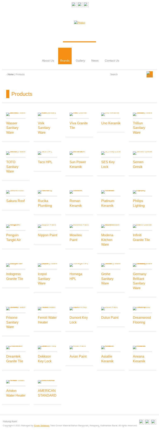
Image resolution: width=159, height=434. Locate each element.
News (95, 60)
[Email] (74, 5)
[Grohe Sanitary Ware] (110, 265)
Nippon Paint (47, 235)
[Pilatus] (79, 22)
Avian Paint (78, 356)
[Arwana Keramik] (142, 347)
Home (11, 74)
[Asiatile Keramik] (110, 347)
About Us (48, 60)
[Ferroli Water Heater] (47, 308)
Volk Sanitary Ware (44, 127)
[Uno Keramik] (110, 114)
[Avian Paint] (79, 347)
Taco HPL (45, 162)
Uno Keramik (110, 123)
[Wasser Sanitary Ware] (15, 114)
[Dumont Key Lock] (79, 308)
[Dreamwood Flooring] (142, 308)
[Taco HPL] (47, 153)
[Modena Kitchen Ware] (110, 226)
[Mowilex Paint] (79, 226)
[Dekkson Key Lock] (47, 347)
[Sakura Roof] (15, 192)
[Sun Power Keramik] (79, 153)
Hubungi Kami (10, 421)
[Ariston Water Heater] (15, 381)
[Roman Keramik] (79, 192)
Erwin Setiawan (41, 425)
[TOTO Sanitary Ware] (15, 153)
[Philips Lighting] (142, 192)
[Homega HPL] (79, 265)
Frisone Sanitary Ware (12, 322)
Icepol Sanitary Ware (44, 278)
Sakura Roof (15, 201)
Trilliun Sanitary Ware (139, 127)
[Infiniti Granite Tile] (142, 226)
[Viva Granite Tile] (79, 114)
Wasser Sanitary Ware (12, 127)
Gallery (80, 60)
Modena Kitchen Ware (107, 239)
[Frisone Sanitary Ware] (15, 308)
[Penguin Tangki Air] (15, 226)
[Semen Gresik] (142, 153)
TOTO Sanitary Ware (12, 166)
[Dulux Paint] (110, 308)
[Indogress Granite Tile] (15, 265)
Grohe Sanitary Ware (107, 278)
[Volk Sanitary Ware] (47, 114)
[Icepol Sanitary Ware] (47, 265)
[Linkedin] (86, 5)
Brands (65, 60)
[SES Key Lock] (110, 153)
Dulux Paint (109, 317)
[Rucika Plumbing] (47, 192)
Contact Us (112, 60)
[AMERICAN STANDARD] (47, 381)
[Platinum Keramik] (110, 192)
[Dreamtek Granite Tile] (15, 347)
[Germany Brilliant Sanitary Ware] (142, 265)
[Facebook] (80, 5)
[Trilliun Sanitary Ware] (142, 114)
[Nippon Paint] (47, 226)
